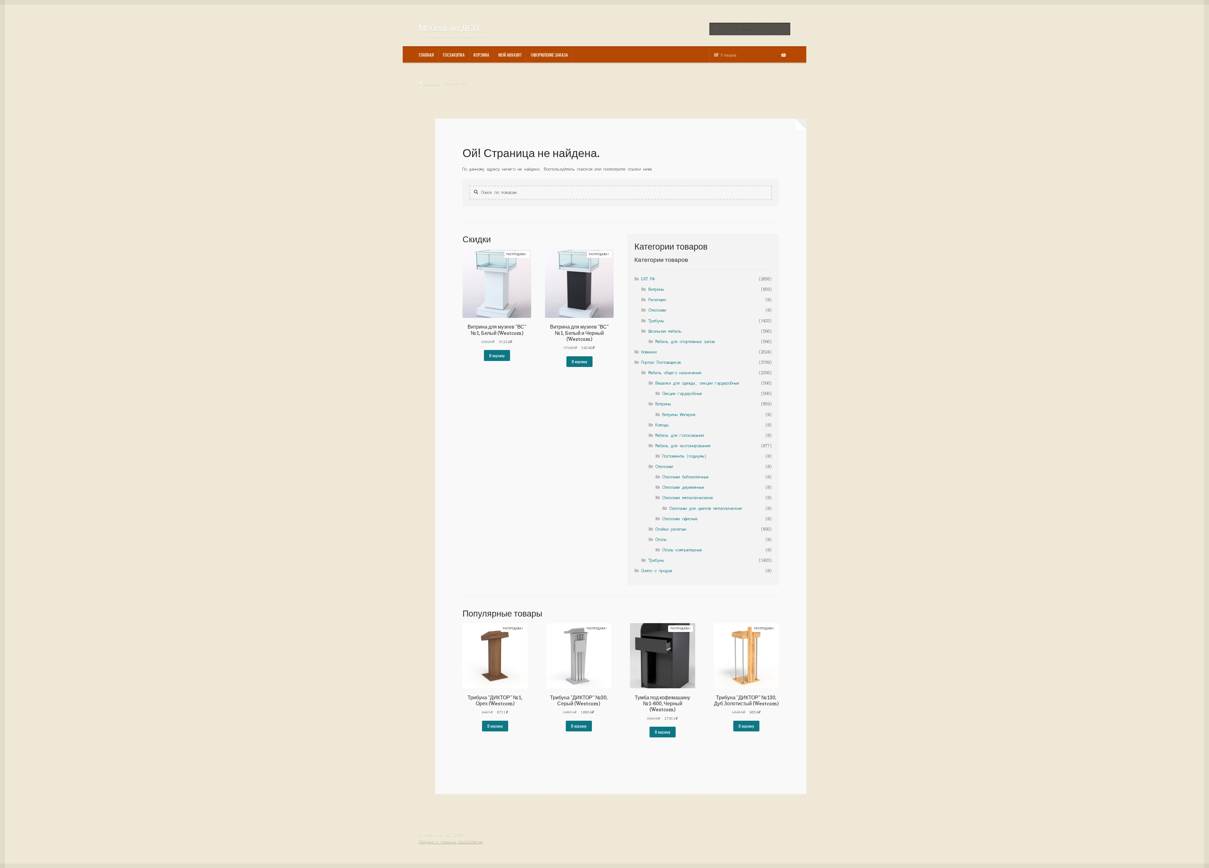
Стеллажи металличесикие (687, 498)
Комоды (662, 425)
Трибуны (656, 321)
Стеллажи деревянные (683, 487)
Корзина (481, 55)
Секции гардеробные (682, 394)
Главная (426, 55)
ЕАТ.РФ (648, 279)
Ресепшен (657, 300)
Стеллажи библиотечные (685, 477)
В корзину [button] (497, 355)
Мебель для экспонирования (683, 446)
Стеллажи (657, 310)
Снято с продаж (656, 571)
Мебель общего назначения (675, 373)
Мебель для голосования (680, 435)
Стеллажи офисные (680, 519)
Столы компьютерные (682, 550)
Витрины (656, 289)
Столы (661, 540)
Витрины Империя (678, 415)
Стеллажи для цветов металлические (705, 508)
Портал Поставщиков (661, 362)
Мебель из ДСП (449, 28)
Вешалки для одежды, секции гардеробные (697, 383)
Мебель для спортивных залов (685, 342)
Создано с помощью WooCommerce (451, 842)
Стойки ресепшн (671, 529)
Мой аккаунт (510, 55)
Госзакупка (454, 55)
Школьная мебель (665, 331)
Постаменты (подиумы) (684, 456)
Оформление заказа (549, 55)
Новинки (649, 352)
